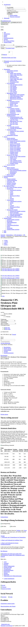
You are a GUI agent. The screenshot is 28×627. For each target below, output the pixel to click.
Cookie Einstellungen (9, 578)
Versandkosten (7, 569)
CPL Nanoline (13, 91)
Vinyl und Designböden (13, 169)
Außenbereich (10, 200)
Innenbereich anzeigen (15, 190)
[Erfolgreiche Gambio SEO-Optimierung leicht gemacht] (14, 556)
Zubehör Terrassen (11, 183)
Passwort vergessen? (15, 16)
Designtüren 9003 (14, 82)
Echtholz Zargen (14, 152)
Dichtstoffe (9, 221)
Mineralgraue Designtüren (16, 98)
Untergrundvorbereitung (13, 225)
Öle (11, 197)
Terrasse (6, 39)
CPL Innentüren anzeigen (16, 84)
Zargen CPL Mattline (15, 149)
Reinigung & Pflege (15, 195)
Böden (5, 36)
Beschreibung (7, 347)
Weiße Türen (10, 72)
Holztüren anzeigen (15, 101)
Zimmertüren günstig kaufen (8, 603)
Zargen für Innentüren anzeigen (17, 141)
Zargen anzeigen (11, 138)
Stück (2, 338)
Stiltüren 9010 (13, 76)
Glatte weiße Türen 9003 (16, 79)
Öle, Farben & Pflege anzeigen (14, 187)
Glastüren (9, 107)
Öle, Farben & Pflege (9, 41)
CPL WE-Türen (14, 122)
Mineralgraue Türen (12, 93)
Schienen (9, 224)
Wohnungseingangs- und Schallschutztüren (13, 115)
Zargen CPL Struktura (15, 148)
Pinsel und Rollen (14, 212)
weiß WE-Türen (14, 120)
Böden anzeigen (11, 167)
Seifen (11, 194)
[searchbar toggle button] (4, 24)
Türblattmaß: (4, 322)
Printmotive (13, 113)
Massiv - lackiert (14, 105)
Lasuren (12, 205)
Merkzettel (6, 18)
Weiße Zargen (13, 142)
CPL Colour (13, 90)
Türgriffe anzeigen (14, 127)
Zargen (5, 35)
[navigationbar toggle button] (5, 22)
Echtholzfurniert (14, 103)
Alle (5, 32)
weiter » (6, 243)
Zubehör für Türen (11, 129)
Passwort (9, 10)
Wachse (12, 198)
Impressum (6, 574)
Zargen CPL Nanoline (15, 150)
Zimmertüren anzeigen (12, 70)
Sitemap (6, 573)
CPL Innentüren (11, 83)
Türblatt (18, 530)
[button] (1, 259)
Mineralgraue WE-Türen (16, 121)
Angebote (6, 563)
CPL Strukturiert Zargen (16, 162)
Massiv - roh (13, 104)
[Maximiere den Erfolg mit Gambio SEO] (11, 553)
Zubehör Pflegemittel (15, 215)
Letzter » (6, 244)
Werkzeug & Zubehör (12, 209)
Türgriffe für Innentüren (16, 128)
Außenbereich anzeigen (16, 201)
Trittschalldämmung (12, 222)
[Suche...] (19, 46)
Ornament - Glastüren (15, 110)
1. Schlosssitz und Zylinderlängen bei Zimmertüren (13, 537)
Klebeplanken (13, 172)
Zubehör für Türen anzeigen (17, 131)
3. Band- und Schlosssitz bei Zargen (9, 543)
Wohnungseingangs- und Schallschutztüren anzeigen (16, 117)
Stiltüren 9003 (13, 80)
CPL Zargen (13, 159)
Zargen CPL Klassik (15, 143)
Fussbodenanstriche (8, 38)
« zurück (6, 241)
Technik (6, 351)
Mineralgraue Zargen (15, 145)
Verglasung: (3, 319)
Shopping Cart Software (7, 625)
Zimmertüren (7, 34)
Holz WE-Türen (14, 124)
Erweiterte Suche (10, 48)
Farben (11, 208)
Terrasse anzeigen (11, 179)
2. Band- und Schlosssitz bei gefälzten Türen (12, 540)
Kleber (8, 226)
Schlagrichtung (7, 350)
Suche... (25, 46)
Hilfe (5, 231)
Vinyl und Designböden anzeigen (18, 170)
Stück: (2, 337)
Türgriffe (9, 125)
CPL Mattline (13, 89)
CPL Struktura (13, 87)
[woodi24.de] (6, 20)
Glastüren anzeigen (14, 108)
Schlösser (12, 132)
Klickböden (13, 173)
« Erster (6, 240)
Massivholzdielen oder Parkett (8, 606)
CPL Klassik (13, 86)
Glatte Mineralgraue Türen (16, 96)
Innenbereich (10, 188)
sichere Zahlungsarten (9, 566)
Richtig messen (7, 348)
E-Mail (8, 9)
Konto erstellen (13, 15)
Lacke (11, 191)
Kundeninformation (8, 570)
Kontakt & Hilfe (8, 567)
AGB (5, 562)
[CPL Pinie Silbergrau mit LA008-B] (10, 269)
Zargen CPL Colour (15, 146)
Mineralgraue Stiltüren (15, 97)
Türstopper (12, 134)
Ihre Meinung (4, 551)
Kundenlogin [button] (7, 4)
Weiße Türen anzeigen (15, 73)
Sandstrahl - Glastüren (15, 111)
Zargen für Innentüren (12, 139)
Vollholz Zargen (14, 153)
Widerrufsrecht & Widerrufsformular (13, 576)
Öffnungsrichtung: (5, 325)
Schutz (11, 193)
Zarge (25, 530)
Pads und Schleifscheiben (16, 214)
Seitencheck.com (5, 624)
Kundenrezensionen (9, 353)
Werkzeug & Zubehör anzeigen (17, 211)
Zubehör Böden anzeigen (13, 219)
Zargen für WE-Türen (12, 155)
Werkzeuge (9, 228)
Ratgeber (6, 564)
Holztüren (9, 100)
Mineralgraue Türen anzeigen (17, 94)
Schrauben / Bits (11, 181)
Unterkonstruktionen (12, 180)
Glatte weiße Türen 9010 (16, 75)
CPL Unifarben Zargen (15, 160)
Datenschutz (7, 571)
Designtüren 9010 (14, 77)
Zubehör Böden (8, 42)
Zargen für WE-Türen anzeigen (17, 156)
